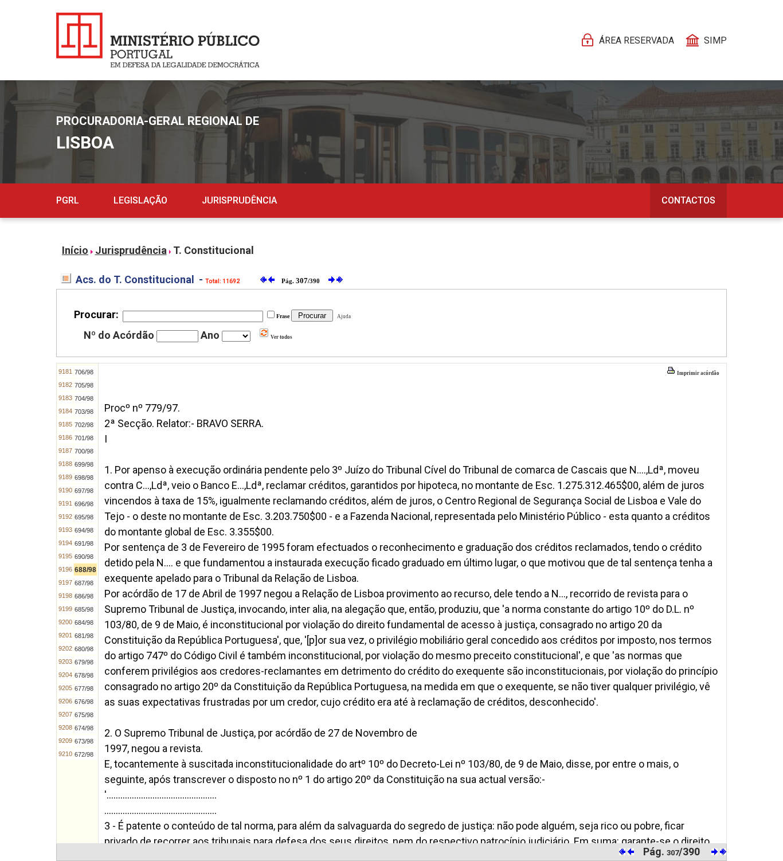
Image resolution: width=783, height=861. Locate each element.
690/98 (84, 556)
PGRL (67, 200)
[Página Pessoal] (158, 40)
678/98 (84, 675)
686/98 (84, 596)
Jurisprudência (239, 200)
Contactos (688, 200)
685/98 (84, 609)
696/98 (84, 503)
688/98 (85, 570)
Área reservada (636, 40)
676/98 (84, 701)
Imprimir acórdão (697, 373)
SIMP (715, 40)
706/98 (84, 372)
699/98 (84, 464)
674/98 (84, 728)
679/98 (84, 662)
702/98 (84, 424)
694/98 (84, 530)
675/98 (84, 714)
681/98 (84, 635)
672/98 (84, 754)
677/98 (84, 688)
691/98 (84, 543)
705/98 (84, 385)
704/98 (84, 398)
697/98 (84, 490)
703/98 (84, 411)
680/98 (84, 648)
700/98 (84, 451)
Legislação (140, 200)
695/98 (84, 517)
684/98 (84, 622)
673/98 (84, 741)
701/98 (84, 438)
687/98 (84, 583)
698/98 (84, 477)
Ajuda (343, 316)
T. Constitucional (213, 250)
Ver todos (280, 337)
